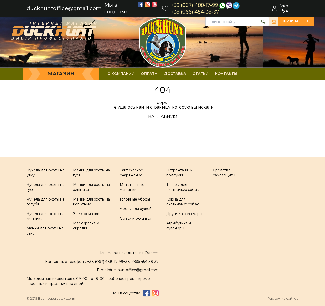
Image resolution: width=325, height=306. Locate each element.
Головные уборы (135, 199)
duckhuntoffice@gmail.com (64, 8)
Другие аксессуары (184, 213)
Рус (284, 10)
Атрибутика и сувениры (178, 226)
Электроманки (86, 213)
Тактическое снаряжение (131, 172)
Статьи (200, 73)
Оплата (149, 73)
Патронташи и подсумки (179, 172)
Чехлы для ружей (136, 208)
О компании (120, 73)
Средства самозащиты (224, 172)
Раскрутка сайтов (283, 298)
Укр (284, 6)
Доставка (175, 73)
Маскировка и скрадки (86, 226)
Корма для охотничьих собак (182, 202)
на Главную (162, 116)
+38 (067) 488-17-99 (105, 261)
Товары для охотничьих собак (182, 187)
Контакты (226, 73)
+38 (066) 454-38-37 (141, 261)
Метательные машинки (132, 187)
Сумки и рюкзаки (135, 218)
